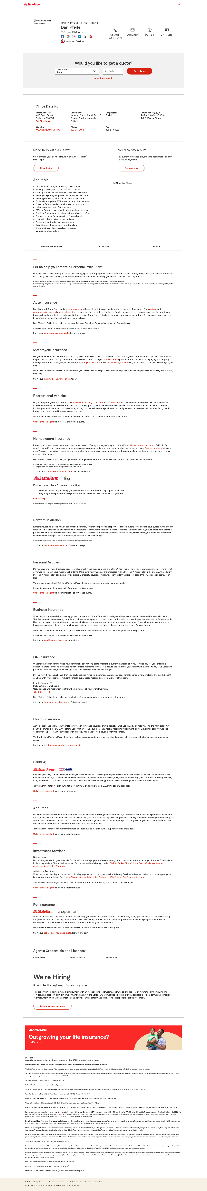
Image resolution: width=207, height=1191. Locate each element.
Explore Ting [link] (39, 499)
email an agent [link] (47, 422)
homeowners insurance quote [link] (58, 471)
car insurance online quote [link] (56, 333)
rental (54, 312)
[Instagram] (73, 36)
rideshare (66, 312)
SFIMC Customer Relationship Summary (88, 877)
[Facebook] (62, 36)
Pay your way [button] (131, 168)
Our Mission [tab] (103, 247)
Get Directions (43, 121)
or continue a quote (103, 78)
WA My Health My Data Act (35, 1182)
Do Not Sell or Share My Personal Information (86, 1182)
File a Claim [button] (46, 168)
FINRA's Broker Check (120, 863)
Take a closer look (41, 692)
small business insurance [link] (55, 640)
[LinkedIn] (79, 36)
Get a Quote (140, 71)
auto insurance (75, 309)
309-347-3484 (77, 130)
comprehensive (40, 312)
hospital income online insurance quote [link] (62, 745)
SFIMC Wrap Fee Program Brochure (127, 877)
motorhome (77, 402)
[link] (132, 36)
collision (153, 309)
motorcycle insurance (89, 362)
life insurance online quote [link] (56, 702)
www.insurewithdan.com (48, 130)
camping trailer (91, 402)
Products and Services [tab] (51, 247)
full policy (59, 1114)
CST (157, 113)
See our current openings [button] (52, 1006)
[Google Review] (68, 36)
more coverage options (118, 362)
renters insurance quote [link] (55, 545)
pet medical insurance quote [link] (57, 933)
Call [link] (35, 422)
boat (101, 402)
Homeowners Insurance (141, 445)
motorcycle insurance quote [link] (57, 379)
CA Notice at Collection (57, 1182)
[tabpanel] (103, 118)
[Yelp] (90, 36)
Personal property (153, 448)
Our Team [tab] (156, 247)
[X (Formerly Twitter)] (85, 36)
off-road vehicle (114, 402)
